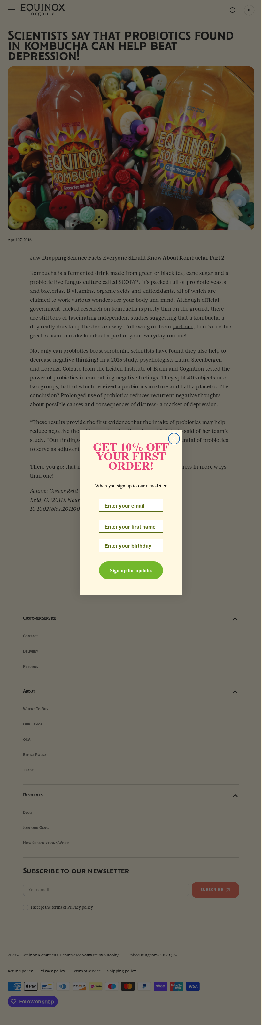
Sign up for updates (128, 570)
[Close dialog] (171, 438)
